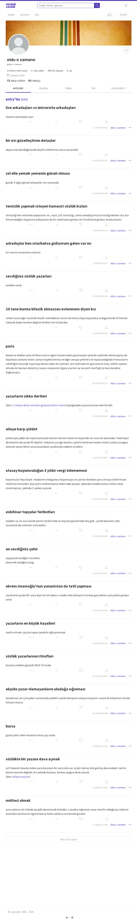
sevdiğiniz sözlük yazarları (29, 276)
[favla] (80, 122)
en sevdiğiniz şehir (22, 548)
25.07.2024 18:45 (100, 416)
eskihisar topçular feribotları (30, 511)
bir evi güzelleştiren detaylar (31, 140)
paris (10, 346)
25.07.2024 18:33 (100, 573)
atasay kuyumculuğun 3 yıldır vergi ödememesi (46, 470)
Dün (37, 14)
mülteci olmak (18, 800)
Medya (43, 88)
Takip (68, 88)
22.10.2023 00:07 (100, 676)
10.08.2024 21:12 (100, 230)
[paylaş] (106, 122)
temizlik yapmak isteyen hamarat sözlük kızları (46, 206)
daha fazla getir (68, 839)
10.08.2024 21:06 (100, 296)
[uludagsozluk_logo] (11, 5)
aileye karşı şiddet (21, 428)
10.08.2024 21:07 (100, 263)
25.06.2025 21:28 (100, 193)
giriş (109, 14)
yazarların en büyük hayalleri (30, 623)
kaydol (123, 14)
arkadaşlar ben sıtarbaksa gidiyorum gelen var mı (48, 243)
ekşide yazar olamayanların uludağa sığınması (45, 688)
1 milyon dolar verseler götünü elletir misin (38, 405)
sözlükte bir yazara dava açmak (33, 758)
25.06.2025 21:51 (100, 160)
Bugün (11, 14)
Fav (94, 88)
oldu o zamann (118, 127)
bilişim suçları (20, 776)
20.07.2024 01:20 (100, 643)
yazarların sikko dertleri (26, 396)
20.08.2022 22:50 (100, 787)
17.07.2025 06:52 (100, 127)
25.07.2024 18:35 (100, 536)
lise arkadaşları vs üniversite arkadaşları (41, 107)
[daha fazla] (126, 5)
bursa (10, 726)
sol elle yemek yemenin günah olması (38, 173)
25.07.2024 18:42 (100, 457)
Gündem (24, 14)
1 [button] (83, 530)
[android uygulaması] (67, 917)
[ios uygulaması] (72, 917)
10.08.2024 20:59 (100, 333)
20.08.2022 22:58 (100, 746)
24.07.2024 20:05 (100, 610)
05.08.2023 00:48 (100, 713)
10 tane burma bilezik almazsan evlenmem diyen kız (51, 308)
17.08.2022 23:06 (100, 824)
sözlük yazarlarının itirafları (30, 656)
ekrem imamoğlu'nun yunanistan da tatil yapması (49, 586)
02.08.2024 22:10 (100, 383)
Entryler (18, 88)
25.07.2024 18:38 (100, 499)
